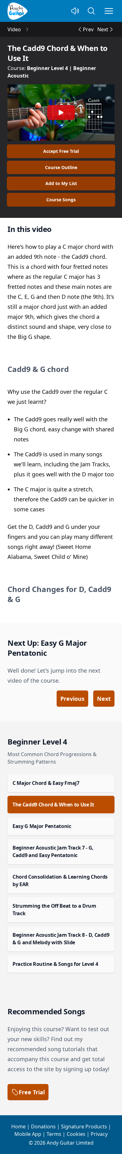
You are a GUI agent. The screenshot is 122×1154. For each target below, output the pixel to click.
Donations (43, 1126)
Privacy (99, 1134)
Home (18, 1126)
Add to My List (61, 183)
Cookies (76, 1134)
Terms (54, 1134)
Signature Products (84, 1126)
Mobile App (27, 1134)
